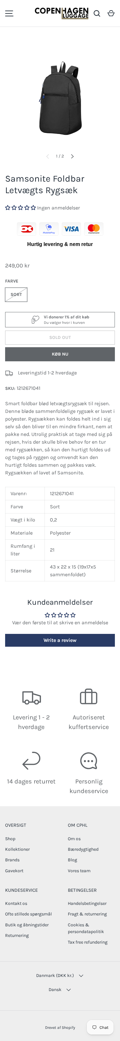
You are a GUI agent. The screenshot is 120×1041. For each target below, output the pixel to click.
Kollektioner (17, 849)
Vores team (79, 870)
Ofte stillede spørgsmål (28, 914)
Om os (74, 838)
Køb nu (60, 354)
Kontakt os (16, 903)
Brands (12, 860)
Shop (10, 838)
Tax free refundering (88, 942)
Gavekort (14, 870)
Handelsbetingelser (87, 903)
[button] (111, 13)
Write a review (60, 640)
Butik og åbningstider (27, 925)
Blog (72, 860)
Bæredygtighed (83, 849)
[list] (60, 92)
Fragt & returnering (87, 914)
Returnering (17, 935)
